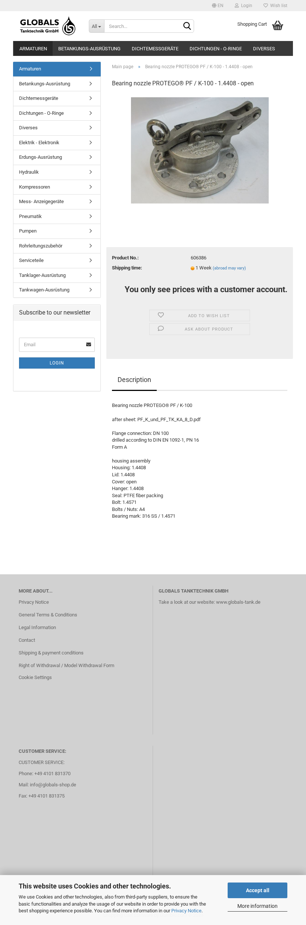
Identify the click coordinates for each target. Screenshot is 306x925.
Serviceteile (31, 260)
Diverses (264, 48)
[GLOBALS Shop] (48, 26)
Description (134, 379)
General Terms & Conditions (48, 615)
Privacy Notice (186, 910)
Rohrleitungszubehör (40, 246)
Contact (27, 640)
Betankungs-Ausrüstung (89, 48)
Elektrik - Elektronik (39, 142)
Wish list (277, 5)
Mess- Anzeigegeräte (41, 201)
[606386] (200, 150)
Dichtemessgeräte (155, 48)
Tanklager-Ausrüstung (42, 275)
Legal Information (37, 627)
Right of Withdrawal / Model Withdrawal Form (66, 665)
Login (245, 5)
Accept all (257, 890)
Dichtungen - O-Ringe (216, 48)
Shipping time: (127, 268)
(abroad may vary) (229, 268)
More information (257, 906)
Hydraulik (29, 172)
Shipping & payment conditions (51, 653)
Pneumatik (30, 216)
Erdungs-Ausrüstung (40, 157)
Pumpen (28, 231)
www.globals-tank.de (238, 602)
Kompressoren (34, 187)
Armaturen (33, 48)
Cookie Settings (35, 677)
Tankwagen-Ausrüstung (44, 290)
